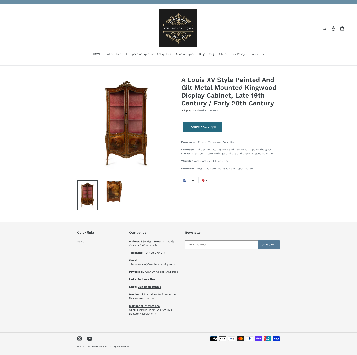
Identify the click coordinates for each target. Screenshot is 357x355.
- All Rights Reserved (118, 347)
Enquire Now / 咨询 (202, 127)
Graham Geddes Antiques (161, 271)
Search (81, 241)
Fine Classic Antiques (96, 347)
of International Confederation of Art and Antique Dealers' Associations (150, 309)
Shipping (186, 110)
